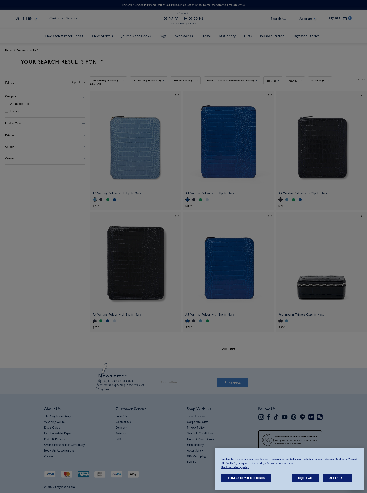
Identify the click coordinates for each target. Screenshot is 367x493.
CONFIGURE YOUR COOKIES (246, 478)
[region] (289, 469)
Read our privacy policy (235, 467)
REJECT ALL (305, 478)
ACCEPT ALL (337, 478)
